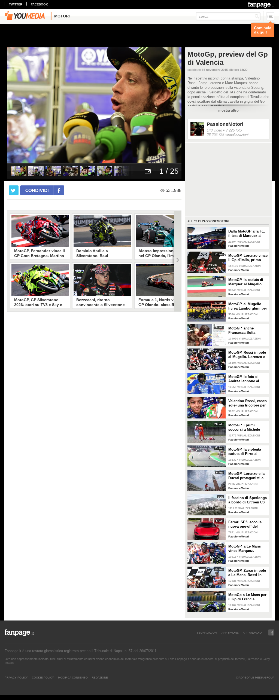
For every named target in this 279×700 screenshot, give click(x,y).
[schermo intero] (148, 171)
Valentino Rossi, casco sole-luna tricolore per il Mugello (247, 403)
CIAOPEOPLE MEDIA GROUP (255, 677)
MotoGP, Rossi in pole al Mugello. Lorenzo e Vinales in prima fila (247, 354)
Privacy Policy (16, 677)
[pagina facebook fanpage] (271, 632)
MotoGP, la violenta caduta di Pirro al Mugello (244, 451)
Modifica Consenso (73, 677)
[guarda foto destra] (111, 105)
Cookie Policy (43, 677)
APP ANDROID (252, 632)
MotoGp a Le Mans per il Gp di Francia (247, 597)
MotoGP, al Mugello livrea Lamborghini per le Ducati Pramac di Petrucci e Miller (247, 306)
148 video (214, 130)
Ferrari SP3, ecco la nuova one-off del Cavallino (245, 524)
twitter (15, 4)
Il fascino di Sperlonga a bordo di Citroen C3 (247, 500)
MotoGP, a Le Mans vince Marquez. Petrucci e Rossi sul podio (245, 548)
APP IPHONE (230, 632)
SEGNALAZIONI (207, 632)
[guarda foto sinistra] (24, 105)
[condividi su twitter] (14, 190)
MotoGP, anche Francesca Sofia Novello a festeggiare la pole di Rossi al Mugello (248, 330)
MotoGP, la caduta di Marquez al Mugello (245, 282)
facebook (39, 4)
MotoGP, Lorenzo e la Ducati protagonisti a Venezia (246, 476)
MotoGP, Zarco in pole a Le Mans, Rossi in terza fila (247, 572)
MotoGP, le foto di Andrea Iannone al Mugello (243, 379)
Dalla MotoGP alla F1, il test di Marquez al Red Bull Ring (246, 233)
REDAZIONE (100, 677)
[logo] (261, 5)
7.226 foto (234, 130)
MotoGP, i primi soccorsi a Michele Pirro (244, 427)
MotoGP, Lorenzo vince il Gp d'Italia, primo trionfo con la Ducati (248, 257)
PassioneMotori (225, 124)
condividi (37, 190)
